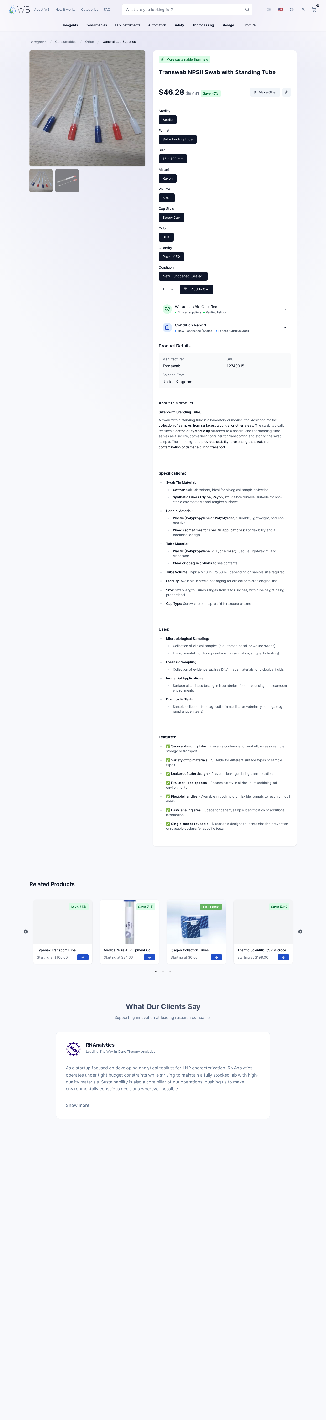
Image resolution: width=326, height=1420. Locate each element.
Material (165, 169)
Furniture (249, 25)
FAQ (107, 9)
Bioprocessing (203, 25)
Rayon (168, 178)
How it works (65, 9)
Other (89, 42)
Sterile (168, 120)
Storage (228, 25)
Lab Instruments (128, 25)
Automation (157, 25)
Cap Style (166, 209)
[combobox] (187, 9)
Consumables (96, 25)
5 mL (167, 198)
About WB (42, 9)
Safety (179, 25)
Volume (164, 189)
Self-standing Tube (178, 139)
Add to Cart (200, 289)
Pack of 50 (171, 256)
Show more (77, 1105)
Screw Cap (171, 217)
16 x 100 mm (173, 159)
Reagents (70, 25)
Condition (166, 267)
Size (162, 150)
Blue (166, 237)
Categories (89, 9)
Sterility (164, 111)
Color (163, 228)
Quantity (165, 248)
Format (164, 130)
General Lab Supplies (119, 42)
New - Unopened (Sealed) (183, 276)
